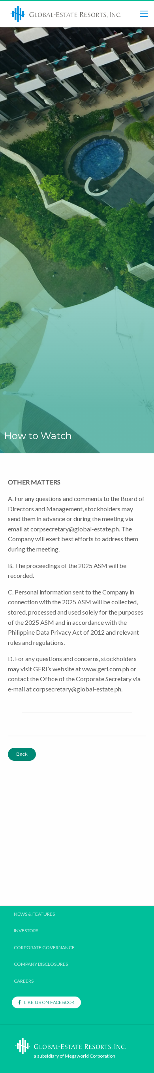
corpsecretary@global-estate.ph (74, 529)
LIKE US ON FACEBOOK (48, 1002)
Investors (26, 930)
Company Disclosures (41, 964)
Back (22, 754)
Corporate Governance (44, 947)
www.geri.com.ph (105, 668)
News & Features (34, 914)
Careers (24, 981)
